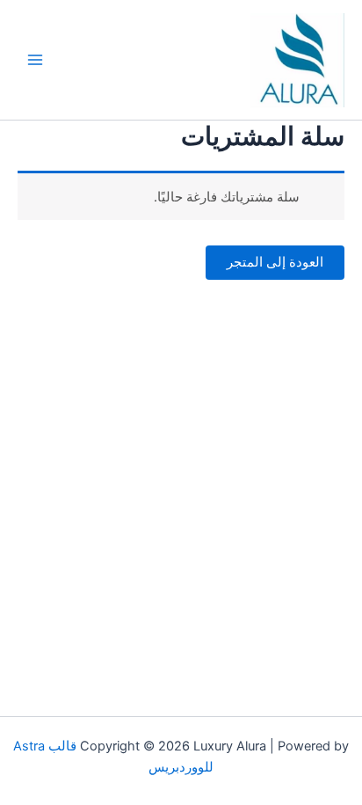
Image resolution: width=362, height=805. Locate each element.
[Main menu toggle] (35, 59)
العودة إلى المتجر (275, 262)
